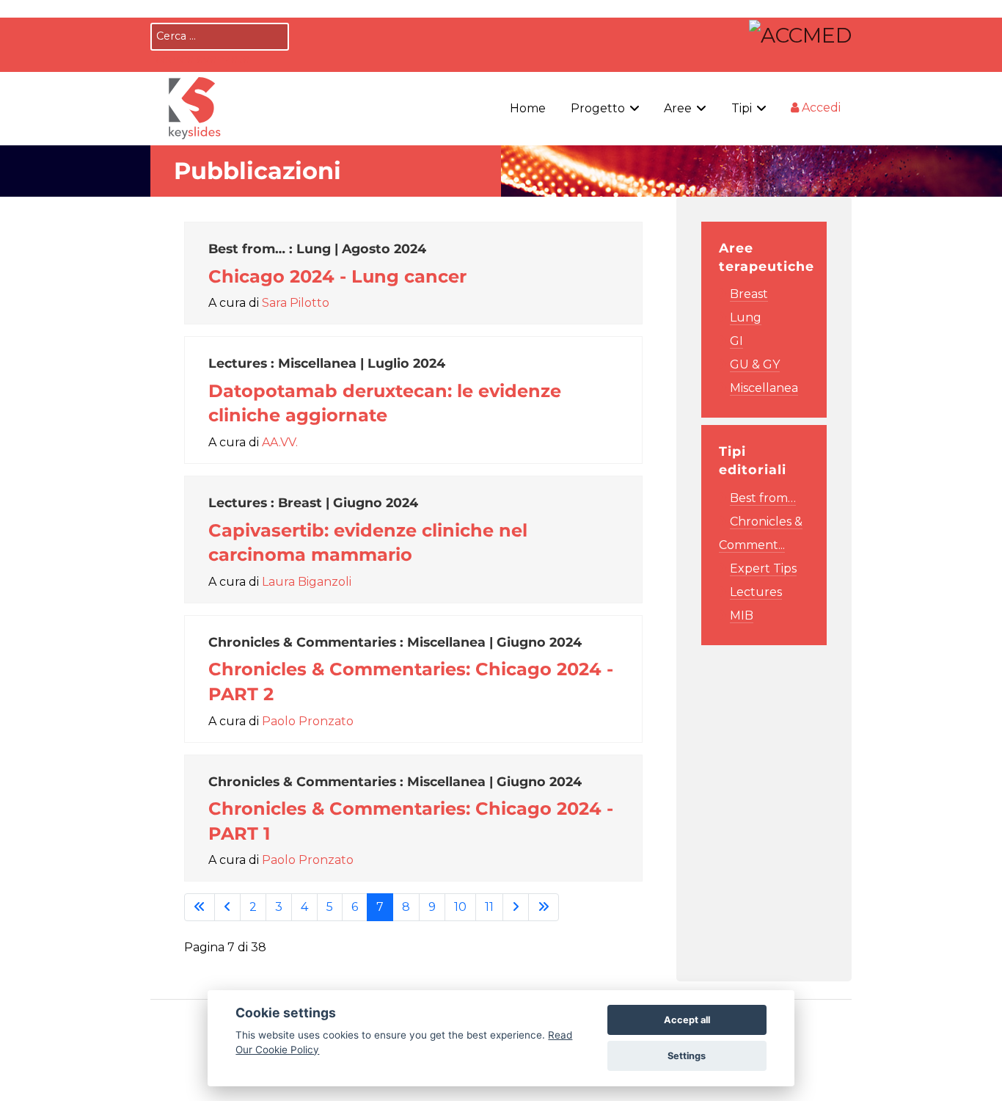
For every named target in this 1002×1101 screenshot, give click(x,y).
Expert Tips (763, 568)
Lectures (756, 592)
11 (489, 907)
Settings (687, 1055)
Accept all (687, 1019)
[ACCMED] (800, 33)
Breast (749, 294)
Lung (745, 317)
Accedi (820, 108)
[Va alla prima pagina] (199, 907)
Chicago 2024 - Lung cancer (337, 276)
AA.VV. (280, 442)
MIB (741, 615)
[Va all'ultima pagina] (543, 907)
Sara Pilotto (295, 303)
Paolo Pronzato (308, 721)
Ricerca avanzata (199, 59)
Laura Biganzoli (306, 582)
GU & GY (755, 364)
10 (460, 907)
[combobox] (219, 37)
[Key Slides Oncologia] (194, 106)
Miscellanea (764, 388)
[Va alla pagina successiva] (515, 907)
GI (736, 341)
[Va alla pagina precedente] (227, 907)
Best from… (763, 498)
